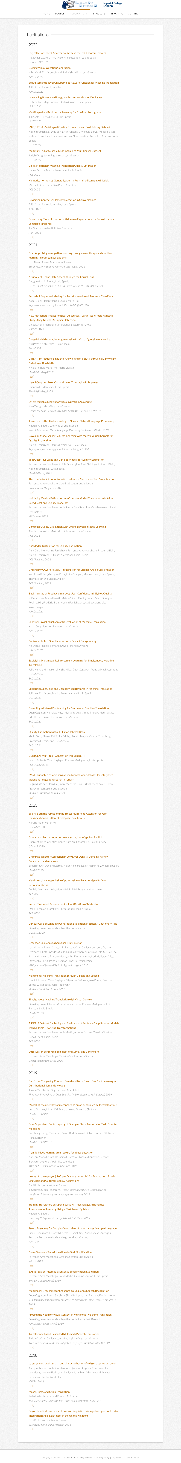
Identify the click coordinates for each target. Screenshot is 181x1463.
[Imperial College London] (108, 4)
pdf (31, 194)
